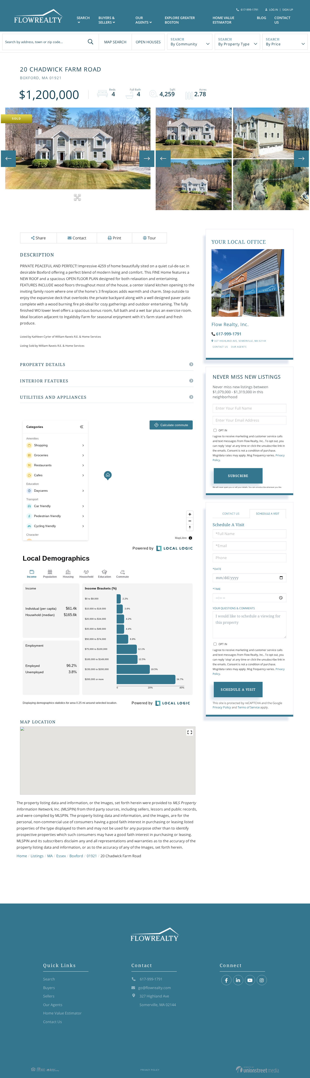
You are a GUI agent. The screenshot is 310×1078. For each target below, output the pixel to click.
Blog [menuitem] (261, 17)
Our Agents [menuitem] (141, 20)
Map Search (115, 41)
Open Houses (148, 41)
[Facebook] (226, 980)
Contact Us (220, 346)
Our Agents (238, 346)
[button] (90, 42)
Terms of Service (249, 707)
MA (50, 855)
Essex (61, 855)
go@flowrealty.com (154, 987)
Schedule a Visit (267, 514)
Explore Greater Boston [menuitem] (180, 20)
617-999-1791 (249, 10)
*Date (217, 569)
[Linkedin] (238, 980)
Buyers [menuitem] (49, 987)
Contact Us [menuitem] (282, 20)
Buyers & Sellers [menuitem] (106, 20)
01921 (92, 855)
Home (22, 855)
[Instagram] (262, 980)
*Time (217, 589)
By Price (273, 44)
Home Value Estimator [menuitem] (223, 20)
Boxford (76, 855)
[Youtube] (250, 980)
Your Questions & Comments (234, 608)
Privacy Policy (222, 707)
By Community (184, 44)
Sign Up (287, 10)
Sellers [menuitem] (48, 996)
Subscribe (238, 476)
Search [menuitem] (83, 17)
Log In (273, 10)
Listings (37, 855)
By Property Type (233, 44)
